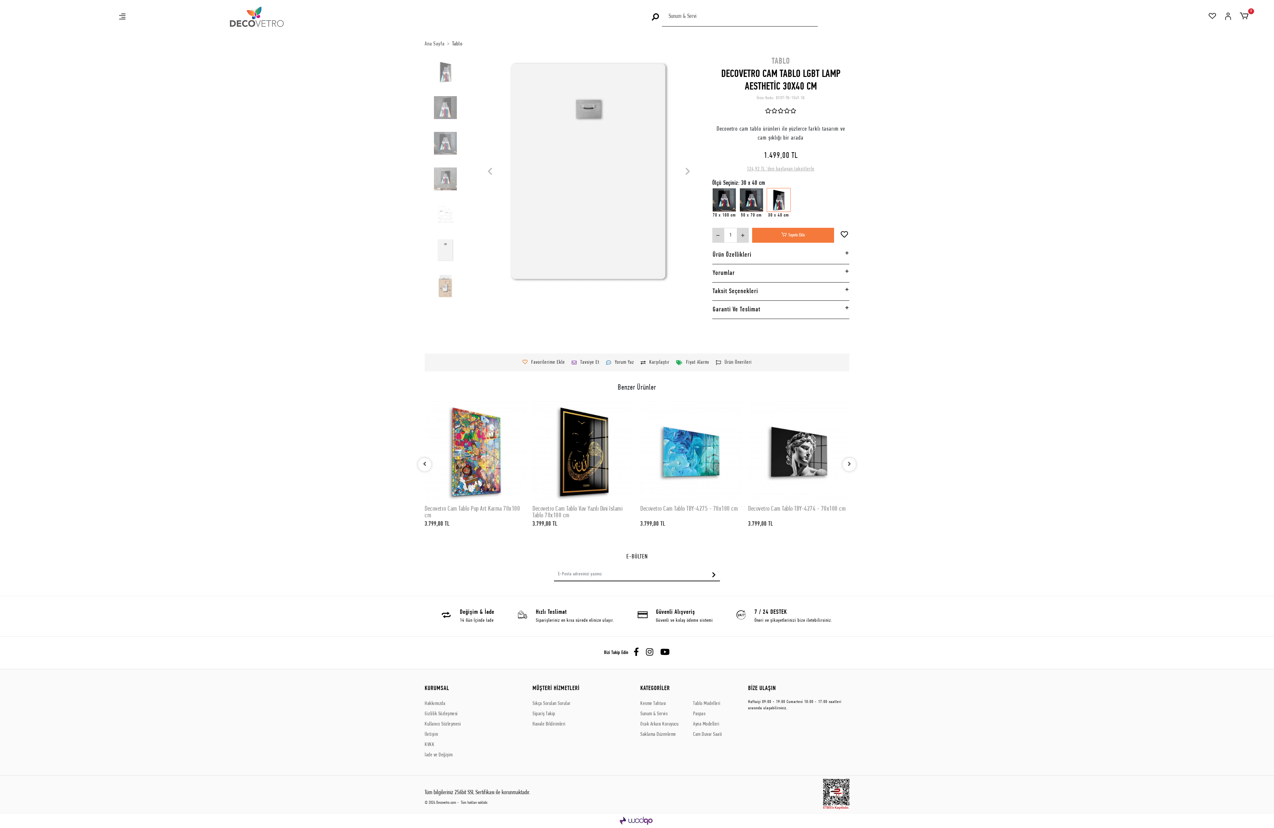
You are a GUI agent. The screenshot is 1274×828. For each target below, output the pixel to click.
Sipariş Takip (543, 714)
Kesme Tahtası (653, 703)
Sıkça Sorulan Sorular (551, 703)
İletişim (431, 734)
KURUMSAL (437, 688)
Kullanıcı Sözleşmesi (443, 724)
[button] (123, 17)
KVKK (429, 744)
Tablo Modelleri (707, 703)
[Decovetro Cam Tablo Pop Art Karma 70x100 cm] (475, 451)
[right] (849, 464)
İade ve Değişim (439, 755)
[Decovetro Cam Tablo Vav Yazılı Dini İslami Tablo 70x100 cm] (583, 451)
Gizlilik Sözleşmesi (441, 714)
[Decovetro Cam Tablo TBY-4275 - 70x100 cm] (691, 451)
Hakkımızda (435, 703)
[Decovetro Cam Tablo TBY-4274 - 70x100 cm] (798, 451)
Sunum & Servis (654, 714)
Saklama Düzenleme (658, 734)
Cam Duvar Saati (707, 734)
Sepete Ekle (796, 235)
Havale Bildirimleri (549, 724)
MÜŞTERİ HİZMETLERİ (556, 688)
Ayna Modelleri (706, 724)
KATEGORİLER (655, 688)
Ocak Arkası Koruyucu (659, 724)
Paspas (699, 714)
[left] (425, 464)
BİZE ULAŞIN (762, 688)
